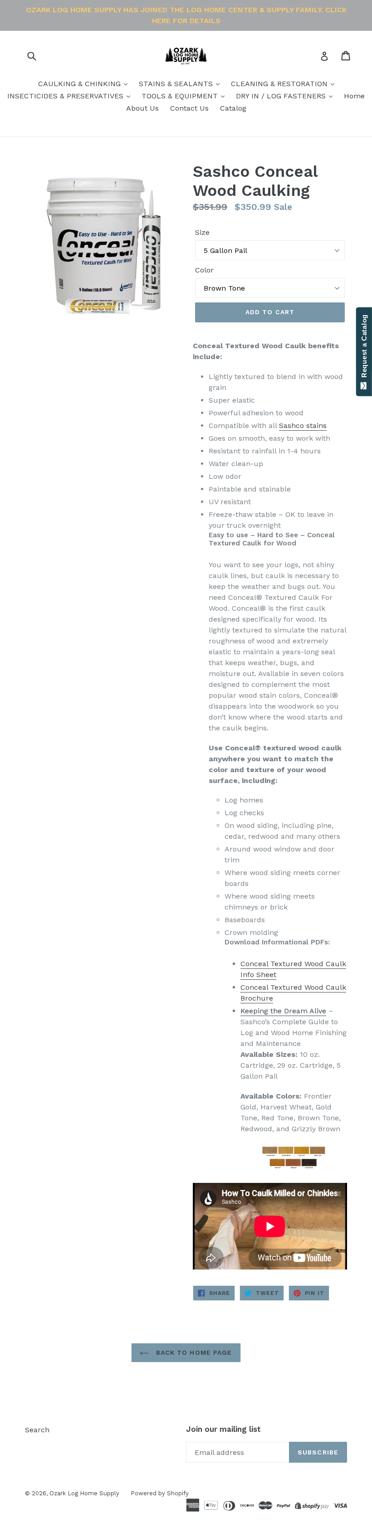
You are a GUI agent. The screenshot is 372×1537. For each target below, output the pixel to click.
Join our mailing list (223, 1429)
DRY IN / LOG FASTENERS (282, 96)
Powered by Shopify (160, 1493)
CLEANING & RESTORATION (280, 83)
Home (354, 96)
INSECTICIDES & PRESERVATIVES (66, 96)
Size (202, 232)
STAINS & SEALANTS (177, 83)
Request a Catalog (364, 348)
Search (37, 1429)
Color (204, 270)
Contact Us (189, 108)
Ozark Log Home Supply (84, 1493)
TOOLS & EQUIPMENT (181, 96)
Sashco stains (303, 425)
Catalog (233, 108)
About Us (142, 108)
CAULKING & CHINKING (80, 83)
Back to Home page (192, 1352)
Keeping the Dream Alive (283, 1011)
